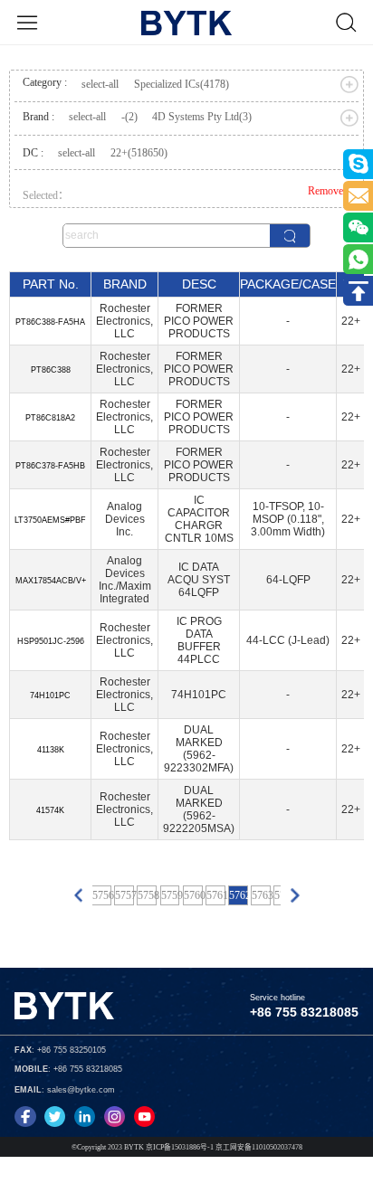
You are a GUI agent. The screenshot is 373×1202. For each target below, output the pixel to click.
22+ (138, 153)
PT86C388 (51, 369)
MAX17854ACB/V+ (50, 580)
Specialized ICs (181, 84)
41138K (50, 749)
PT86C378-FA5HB (50, 465)
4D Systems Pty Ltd (202, 116)
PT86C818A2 (50, 417)
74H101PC (50, 695)
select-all (100, 84)
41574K (50, 810)
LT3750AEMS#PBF (50, 520)
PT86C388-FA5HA (50, 322)
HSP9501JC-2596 (50, 641)
